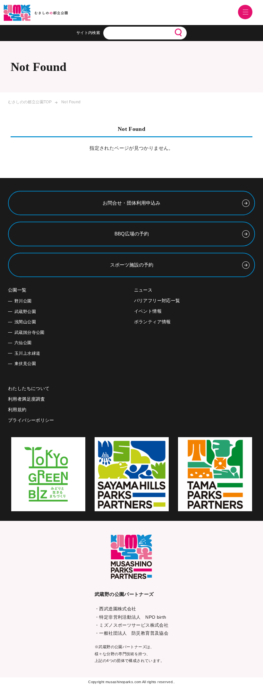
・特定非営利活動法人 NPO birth (130, 617)
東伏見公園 (25, 363)
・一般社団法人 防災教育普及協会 (131, 633)
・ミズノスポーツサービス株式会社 (131, 625)
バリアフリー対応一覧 (157, 300)
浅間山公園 (25, 321)
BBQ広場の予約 (132, 233)
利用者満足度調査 (26, 399)
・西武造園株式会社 (115, 608)
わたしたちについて (28, 388)
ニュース (143, 290)
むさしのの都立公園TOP (30, 102)
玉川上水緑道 (27, 353)
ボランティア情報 (152, 321)
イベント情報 (148, 311)
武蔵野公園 (25, 311)
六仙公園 (23, 342)
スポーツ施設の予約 (131, 264)
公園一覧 (17, 290)
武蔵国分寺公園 (29, 332)
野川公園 (23, 301)
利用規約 (17, 409)
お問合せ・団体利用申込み (131, 203)
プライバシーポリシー (31, 420)
